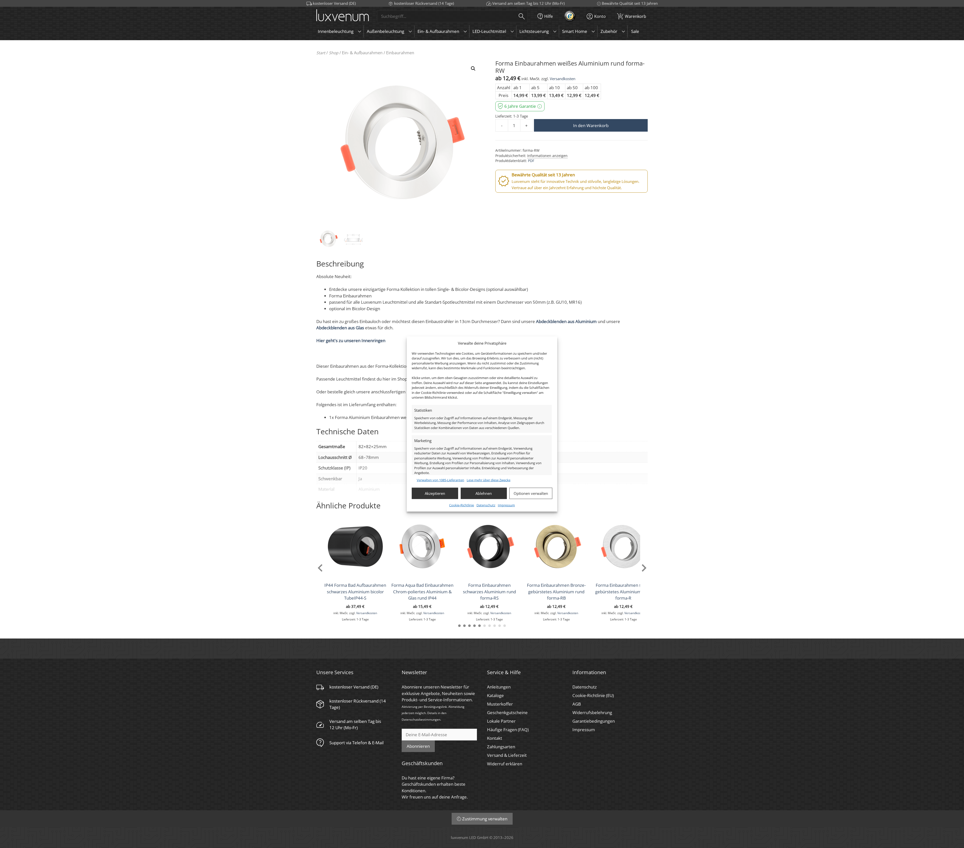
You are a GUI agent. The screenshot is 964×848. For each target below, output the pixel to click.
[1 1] (459, 625)
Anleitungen (499, 687)
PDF (531, 160)
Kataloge (495, 695)
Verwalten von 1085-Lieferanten (440, 480)
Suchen (522, 16)
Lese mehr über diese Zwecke (488, 480)
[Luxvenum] (342, 16)
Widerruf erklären (504, 764)
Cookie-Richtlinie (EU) (593, 695)
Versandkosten (562, 78)
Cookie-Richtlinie (461, 505)
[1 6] (484, 625)
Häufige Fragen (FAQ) (508, 729)
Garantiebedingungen (593, 721)
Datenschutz (485, 505)
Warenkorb (633, 15)
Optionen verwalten (531, 493)
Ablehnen (483, 493)
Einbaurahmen (400, 53)
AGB (576, 704)
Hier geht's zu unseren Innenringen (350, 340)
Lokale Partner (501, 721)
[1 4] (474, 625)
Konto (600, 16)
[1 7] (489, 625)
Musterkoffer (500, 704)
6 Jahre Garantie (520, 106)
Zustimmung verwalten (484, 819)
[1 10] (504, 625)
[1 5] (479, 625)
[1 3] (469, 625)
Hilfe (548, 16)
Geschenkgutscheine (507, 712)
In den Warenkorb (591, 125)
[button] (473, 68)
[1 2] (464, 625)
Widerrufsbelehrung (592, 712)
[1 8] (494, 625)
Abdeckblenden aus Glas (340, 328)
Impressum (506, 505)
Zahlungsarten (501, 747)
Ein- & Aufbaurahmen (362, 53)
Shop (333, 53)
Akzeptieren (435, 493)
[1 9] (499, 625)
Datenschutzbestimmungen (421, 719)
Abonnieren (418, 746)
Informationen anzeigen (547, 155)
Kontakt (494, 738)
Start (320, 53)
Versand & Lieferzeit (507, 755)
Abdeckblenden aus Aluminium (566, 321)
